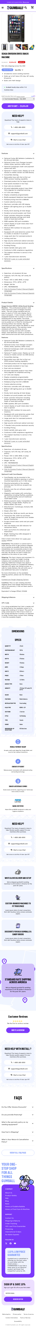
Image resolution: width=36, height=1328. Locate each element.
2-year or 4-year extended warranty (17, 260)
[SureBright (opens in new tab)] (32, 96)
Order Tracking (11, 1223)
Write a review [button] (18, 1030)
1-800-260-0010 (19, 127)
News (7, 1204)
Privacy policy (17, 1314)
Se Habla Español (12, 1234)
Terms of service (29, 1314)
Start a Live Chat (19, 140)
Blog (7, 1201)
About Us (8, 1193)
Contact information (12, 1317)
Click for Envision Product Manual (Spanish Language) (19, 294)
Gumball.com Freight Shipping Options (15, 579)
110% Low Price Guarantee (15, 1226)
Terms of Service (25, 1317)
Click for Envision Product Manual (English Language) (19, 290)
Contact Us (9, 1218)
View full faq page (18, 1152)
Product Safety (11, 1195)
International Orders (13, 1232)
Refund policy (6, 1314)
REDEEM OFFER (18, 1299)
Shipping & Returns (12, 1221)
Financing (9, 1229)
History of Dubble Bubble (15, 1206)
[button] (4, 7)
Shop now (26, 2)
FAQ (6, 1198)
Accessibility (18, 1321)
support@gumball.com (19, 133)
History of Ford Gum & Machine (17, 1209)
